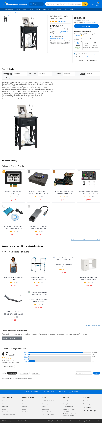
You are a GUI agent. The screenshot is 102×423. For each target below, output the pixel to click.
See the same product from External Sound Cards (85, 240)
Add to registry (93, 60)
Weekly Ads (75, 391)
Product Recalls (46, 412)
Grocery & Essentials (34, 9)
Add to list (80, 60)
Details (89, 57)
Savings (24, 9)
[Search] (85, 4)
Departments (9, 9)
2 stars (25, 359)
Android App (86, 404)
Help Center (50, 391)
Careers (65, 9)
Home (3, 13)
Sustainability (5, 412)
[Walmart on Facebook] (84, 411)
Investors (4, 409)
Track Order (62, 391)
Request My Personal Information (69, 410)
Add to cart (86, 26)
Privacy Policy (67, 404)
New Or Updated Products (13, 13)
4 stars (25, 354)
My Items (72, 9)
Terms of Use (66, 401)
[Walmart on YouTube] (91, 411)
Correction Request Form (12, 338)
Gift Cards (25, 412)
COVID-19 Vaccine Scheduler (50, 401)
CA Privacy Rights (68, 406)
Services (17, 9)
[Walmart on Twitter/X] (88, 411)
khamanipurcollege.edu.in (57, 38)
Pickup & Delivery (48, 9)
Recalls (44, 406)
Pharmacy (58, 9)
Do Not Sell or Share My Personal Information (69, 414)
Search (97, 373)
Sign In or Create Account (33, 391)
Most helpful (35, 373)
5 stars (25, 352)
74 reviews (63, 21)
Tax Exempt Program (48, 415)
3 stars (25, 357)
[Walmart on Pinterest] (95, 411)
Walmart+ (25, 409)
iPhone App (86, 401)
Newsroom (5, 406)
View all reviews (8, 366)
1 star (26, 361)
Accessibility (46, 409)
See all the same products (92, 325)
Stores (24, 404)
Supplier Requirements (8, 415)
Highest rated (24, 373)
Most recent (12, 373)
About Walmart (6, 401)
